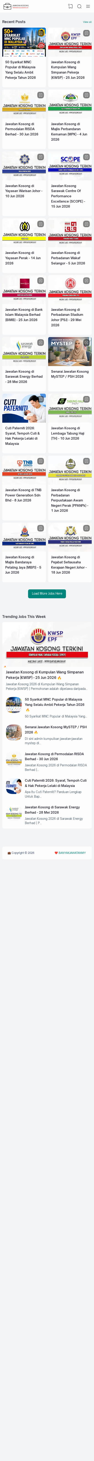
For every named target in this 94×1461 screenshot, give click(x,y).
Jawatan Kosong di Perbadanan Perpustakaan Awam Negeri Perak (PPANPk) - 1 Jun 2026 (69, 500)
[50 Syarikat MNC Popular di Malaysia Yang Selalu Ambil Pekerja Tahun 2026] (24, 55)
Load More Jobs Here (47, 593)
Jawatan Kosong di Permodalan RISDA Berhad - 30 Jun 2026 (21, 129)
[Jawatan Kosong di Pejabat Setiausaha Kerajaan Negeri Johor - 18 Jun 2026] (70, 550)
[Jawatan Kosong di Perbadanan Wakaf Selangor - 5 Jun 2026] (70, 246)
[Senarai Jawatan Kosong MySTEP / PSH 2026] (70, 365)
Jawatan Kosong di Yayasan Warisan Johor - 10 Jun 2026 (23, 191)
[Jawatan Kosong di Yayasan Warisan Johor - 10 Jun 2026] (24, 179)
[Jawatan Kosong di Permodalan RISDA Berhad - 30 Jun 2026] (24, 117)
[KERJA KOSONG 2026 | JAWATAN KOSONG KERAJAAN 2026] (16, 6)
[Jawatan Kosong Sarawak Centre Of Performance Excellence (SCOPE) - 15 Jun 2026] (70, 179)
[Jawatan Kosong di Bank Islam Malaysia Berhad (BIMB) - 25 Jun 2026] (24, 303)
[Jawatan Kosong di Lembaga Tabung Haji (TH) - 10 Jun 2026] (70, 421)
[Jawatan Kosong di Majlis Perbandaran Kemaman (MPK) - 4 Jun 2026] (70, 117)
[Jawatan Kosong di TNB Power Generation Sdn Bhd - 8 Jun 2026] (24, 483)
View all (87, 22)
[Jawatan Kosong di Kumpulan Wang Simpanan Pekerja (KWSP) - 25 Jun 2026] (70, 55)
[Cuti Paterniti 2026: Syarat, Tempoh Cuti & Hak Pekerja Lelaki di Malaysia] (24, 421)
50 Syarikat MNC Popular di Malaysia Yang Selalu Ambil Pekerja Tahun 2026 (54, 702)
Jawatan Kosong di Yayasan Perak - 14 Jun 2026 (23, 258)
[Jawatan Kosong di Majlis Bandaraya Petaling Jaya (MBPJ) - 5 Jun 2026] (24, 550)
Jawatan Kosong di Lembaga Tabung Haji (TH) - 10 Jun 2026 (67, 433)
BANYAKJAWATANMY (72, 852)
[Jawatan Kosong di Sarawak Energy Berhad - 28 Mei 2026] (24, 365)
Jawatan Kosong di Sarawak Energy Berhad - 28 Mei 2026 (24, 376)
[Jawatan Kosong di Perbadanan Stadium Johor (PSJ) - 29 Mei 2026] (70, 303)
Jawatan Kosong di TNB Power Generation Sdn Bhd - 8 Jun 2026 (23, 495)
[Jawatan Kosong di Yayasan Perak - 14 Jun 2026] (24, 246)
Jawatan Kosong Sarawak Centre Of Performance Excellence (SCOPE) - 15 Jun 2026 (68, 196)
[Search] (79, 6)
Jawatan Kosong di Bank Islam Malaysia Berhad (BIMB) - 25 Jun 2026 (24, 315)
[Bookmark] (40, 33)
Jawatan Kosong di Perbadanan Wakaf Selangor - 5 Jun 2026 (68, 258)
